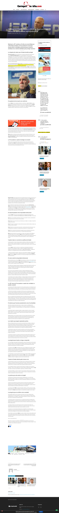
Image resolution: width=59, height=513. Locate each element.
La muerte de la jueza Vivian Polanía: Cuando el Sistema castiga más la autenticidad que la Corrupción (14, 465)
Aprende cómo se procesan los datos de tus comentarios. (27, 494)
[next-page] (9, 488)
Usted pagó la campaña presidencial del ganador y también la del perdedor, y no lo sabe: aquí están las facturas (44, 172)
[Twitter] (11, 41)
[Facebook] (9, 41)
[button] (45, 10)
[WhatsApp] (12, 41)
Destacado (15, 27)
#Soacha (24, 454)
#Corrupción (16, 453)
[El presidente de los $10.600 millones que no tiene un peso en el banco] (12, 481)
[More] (16, 41)
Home (8, 11)
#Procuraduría (20, 454)
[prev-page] (8, 488)
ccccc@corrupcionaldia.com (26, 509)
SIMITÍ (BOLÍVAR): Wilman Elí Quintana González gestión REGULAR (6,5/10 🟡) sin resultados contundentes (31, 485)
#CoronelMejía (12, 453)
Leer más (42, 158)
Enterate (17, 27)
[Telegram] (14, 41)
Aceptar (41, 511)
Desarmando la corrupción (13, 11)
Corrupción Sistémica (10, 483)
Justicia (19, 27)
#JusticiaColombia (16, 454)
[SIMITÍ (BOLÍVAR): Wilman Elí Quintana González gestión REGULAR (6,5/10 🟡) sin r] (31, 481)
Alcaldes (19, 483)
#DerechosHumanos (27, 453)
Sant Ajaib (15, 469)
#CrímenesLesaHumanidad (21, 453)
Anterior (39, 63)
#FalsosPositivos (32, 453)
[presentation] (44, 150)
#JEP (12, 454)
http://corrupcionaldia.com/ (16, 470)
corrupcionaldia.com (32, 261)
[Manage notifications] (2, 511)
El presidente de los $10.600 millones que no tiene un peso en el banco (44, 156)
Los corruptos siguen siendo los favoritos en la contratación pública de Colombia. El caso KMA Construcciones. (29, 465)
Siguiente (49, 63)
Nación (21, 27)
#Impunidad (9, 454)
